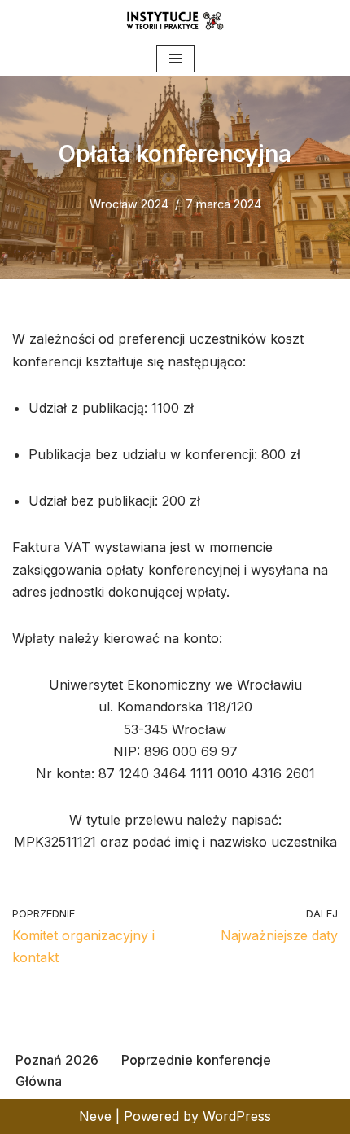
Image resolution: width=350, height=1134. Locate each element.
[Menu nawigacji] (175, 58)
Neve (95, 1116)
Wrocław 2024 (129, 204)
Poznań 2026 (56, 1060)
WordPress (237, 1116)
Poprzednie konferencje (196, 1060)
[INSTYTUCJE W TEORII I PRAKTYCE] (175, 20)
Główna (38, 1081)
